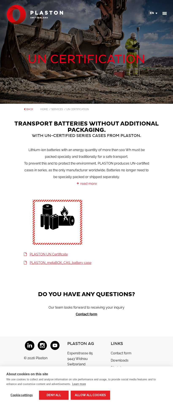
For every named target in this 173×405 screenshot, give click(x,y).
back (29, 109)
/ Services (56, 109)
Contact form (86, 314)
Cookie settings (22, 395)
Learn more (79, 384)
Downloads (119, 360)
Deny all (54, 395)
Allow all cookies (90, 395)
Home (44, 109)
